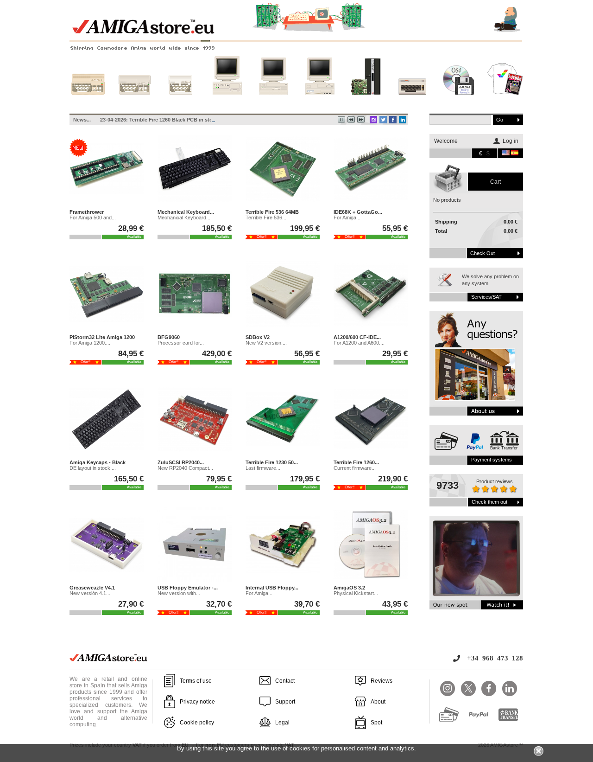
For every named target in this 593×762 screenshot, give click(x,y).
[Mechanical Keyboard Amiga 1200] (195, 169)
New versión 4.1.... (90, 593)
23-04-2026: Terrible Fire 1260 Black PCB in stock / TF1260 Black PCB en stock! (195, 119)
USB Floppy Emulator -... (188, 587)
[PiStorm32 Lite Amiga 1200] (106, 294)
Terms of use (196, 681)
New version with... (179, 593)
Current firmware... (355, 468)
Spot (376, 722)
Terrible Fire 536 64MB (272, 212)
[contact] (476, 363)
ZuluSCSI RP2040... (181, 462)
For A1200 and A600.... (359, 343)
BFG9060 (169, 337)
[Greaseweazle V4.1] (106, 545)
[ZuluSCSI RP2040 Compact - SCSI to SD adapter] (195, 419)
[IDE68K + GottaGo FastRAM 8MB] (371, 169)
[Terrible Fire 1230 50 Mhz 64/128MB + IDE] (283, 419)
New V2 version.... (266, 343)
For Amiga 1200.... (89, 343)
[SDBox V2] (283, 294)
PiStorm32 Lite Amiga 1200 (102, 337)
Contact (285, 681)
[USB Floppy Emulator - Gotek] (195, 545)
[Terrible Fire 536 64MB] (283, 169)
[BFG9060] (195, 294)
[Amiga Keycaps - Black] (106, 419)
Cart (495, 182)
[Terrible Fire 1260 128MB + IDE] (371, 419)
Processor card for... (181, 343)
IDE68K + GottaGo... (358, 212)
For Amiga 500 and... (92, 217)
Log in (510, 141)
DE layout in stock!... (92, 468)
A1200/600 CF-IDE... (357, 337)
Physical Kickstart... (356, 593)
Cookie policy (197, 722)
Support (285, 701)
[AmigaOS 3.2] (371, 545)
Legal (282, 722)
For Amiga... (347, 217)
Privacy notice (197, 701)
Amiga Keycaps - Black (97, 462)
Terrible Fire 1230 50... (272, 462)
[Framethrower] (106, 169)
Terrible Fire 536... (266, 217)
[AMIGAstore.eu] (296, 32)
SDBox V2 (258, 337)
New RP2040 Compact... (185, 468)
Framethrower (86, 212)
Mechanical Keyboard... (186, 212)
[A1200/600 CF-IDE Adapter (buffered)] (371, 294)
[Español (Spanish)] (514, 153)
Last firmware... (263, 468)
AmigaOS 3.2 (349, 587)
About (378, 701)
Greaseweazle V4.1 (92, 587)
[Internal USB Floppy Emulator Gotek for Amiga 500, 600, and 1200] (283, 545)
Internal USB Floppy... (272, 587)
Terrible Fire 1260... (356, 462)
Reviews (381, 681)
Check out (482, 253)
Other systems (412, 103)
